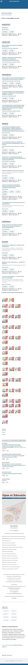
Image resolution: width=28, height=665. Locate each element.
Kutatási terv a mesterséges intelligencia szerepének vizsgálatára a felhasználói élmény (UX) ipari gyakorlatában (13, 158)
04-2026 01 (14, 614)
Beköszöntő (5, 27)
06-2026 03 (14, 617)
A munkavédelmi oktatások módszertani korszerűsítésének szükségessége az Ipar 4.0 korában (13, 143)
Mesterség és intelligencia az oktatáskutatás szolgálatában (13, 247)
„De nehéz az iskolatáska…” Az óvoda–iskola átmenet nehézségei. (13, 279)
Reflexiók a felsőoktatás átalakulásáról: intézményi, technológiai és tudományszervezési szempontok (11, 59)
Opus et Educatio (14, 1)
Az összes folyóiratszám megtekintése (11, 292)
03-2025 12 (5, 614)
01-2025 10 (5, 610)
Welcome (4, 480)
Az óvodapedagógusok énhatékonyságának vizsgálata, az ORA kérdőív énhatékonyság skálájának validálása (13, 93)
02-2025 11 (14, 610)
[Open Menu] (1, 1)
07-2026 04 (5, 620)
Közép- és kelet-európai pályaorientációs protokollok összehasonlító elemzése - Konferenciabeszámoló (12, 226)
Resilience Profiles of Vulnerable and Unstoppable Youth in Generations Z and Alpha (13, 456)
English (3, 432)
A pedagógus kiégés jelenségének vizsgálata (12, 473)
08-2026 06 (13, 620)
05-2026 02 (5, 617)
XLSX (18, 83)
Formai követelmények (7, 645)
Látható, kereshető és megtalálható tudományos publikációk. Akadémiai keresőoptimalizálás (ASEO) (11, 186)
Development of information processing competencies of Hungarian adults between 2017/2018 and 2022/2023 (13, 446)
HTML (5, 31)
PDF (12, 31)
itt (11, 655)
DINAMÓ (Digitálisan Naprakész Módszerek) (13, 172)
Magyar (4, 434)
